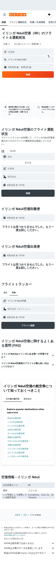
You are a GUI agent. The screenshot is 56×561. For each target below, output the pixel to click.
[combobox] (30, 168)
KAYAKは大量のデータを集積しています (23, 548)
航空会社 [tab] (28, 399)
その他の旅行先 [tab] (12, 399)
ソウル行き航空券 (15, 422)
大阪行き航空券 (14, 445)
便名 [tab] (5, 292)
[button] (5, 15)
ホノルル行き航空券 (16, 433)
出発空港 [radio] (13, 151)
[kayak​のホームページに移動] (17, 14)
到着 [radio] (2, 151)
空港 (25, 515)
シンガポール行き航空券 (17, 456)
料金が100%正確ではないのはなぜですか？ (25, 553)
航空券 (17, 515)
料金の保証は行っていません (14, 535)
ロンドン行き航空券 (16, 452)
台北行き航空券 (14, 429)
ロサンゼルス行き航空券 (17, 441)
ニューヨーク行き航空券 (17, 448)
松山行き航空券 (14, 418)
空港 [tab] (14, 292)
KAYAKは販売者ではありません (19, 543)
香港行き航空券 (14, 437)
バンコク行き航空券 (16, 426)
